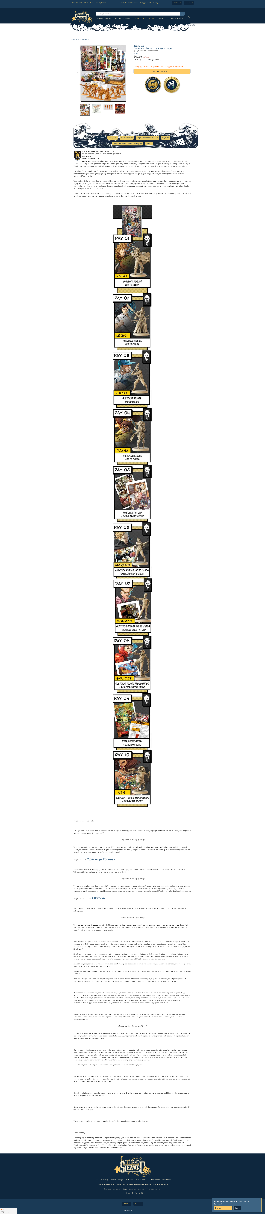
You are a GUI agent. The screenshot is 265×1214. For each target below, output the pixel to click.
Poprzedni (75, 39)
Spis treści (100, 138)
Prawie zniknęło (104, 18)
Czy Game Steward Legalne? (136, 1180)
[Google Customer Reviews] (8, 1211)
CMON (136, 54)
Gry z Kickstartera (122, 18)
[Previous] (78, 73)
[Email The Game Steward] (142, 1194)
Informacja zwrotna (153, 1189)
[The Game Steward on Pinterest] (132, 1194)
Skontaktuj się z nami (113, 1189)
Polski (175, 3)
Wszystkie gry (176, 18)
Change (237, 1208)
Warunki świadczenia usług (156, 1184)
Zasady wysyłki (103, 1184)
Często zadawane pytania (147, 138)
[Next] (128, 73)
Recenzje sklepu (116, 1180)
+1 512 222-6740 (76, 3)
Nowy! (162, 18)
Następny (85, 39)
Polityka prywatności (135, 1184)
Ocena (148, 144)
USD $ (187, 3)
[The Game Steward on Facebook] (126, 1194)
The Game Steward (134, 1211)
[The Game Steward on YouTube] (129, 1194)
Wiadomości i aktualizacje (160, 1180)
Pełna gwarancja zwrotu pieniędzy (128, 144)
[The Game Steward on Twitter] (123, 1194)
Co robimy (104, 1180)
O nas (96, 1180)
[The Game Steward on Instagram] (136, 1194)
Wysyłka (165, 138)
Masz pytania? (127, 138)
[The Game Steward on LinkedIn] (139, 1194)
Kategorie (113, 138)
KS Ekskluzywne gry (144, 18)
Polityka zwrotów (118, 1184)
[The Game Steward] (82, 17)
